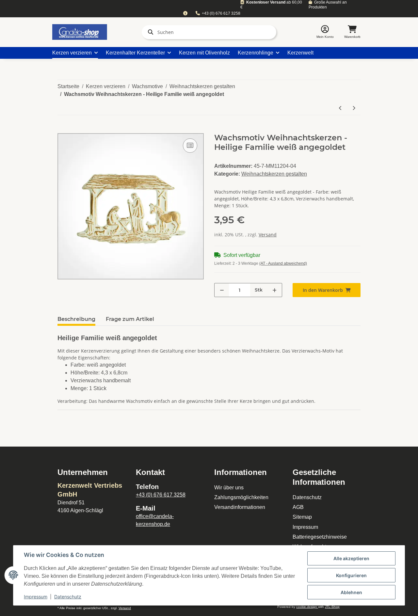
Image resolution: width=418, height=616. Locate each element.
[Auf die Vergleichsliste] (190, 145)
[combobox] (185, 13)
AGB (298, 507)
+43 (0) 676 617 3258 (221, 13)
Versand (268, 234)
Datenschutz (307, 497)
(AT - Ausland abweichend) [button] (283, 263)
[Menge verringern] (222, 290)
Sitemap (302, 517)
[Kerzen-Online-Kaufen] (79, 32)
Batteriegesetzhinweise (320, 537)
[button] (325, 32)
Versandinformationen (239, 507)
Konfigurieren (351, 575)
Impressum (305, 527)
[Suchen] (149, 32)
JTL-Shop (332, 606)
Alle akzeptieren (351, 558)
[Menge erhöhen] (274, 290)
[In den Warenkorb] (62, 129)
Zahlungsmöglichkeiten (241, 497)
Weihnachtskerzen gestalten (274, 174)
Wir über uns (229, 487)
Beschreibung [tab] (76, 319)
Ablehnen (351, 592)
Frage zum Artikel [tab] (130, 319)
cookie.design (307, 606)
